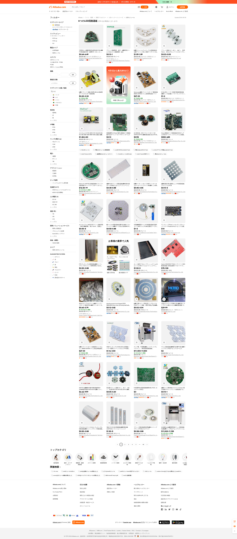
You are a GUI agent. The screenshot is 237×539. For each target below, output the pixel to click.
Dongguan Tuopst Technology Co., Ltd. (172, 355)
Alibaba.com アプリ (139, 522)
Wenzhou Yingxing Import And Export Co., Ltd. (146, 356)
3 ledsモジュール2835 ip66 (125, 154)
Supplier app (127, 522)
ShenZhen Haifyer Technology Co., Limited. (91, 143)
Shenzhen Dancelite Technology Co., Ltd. (91, 395)
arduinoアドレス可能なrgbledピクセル (163, 150)
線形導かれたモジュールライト (105, 154)
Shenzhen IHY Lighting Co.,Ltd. (143, 58)
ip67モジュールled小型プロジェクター (129, 471)
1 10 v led (55, 471)
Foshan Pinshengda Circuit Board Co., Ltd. (118, 232)
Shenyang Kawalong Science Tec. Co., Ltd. (173, 141)
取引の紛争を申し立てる (141, 495)
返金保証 (82, 492)
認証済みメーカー (112, 488)
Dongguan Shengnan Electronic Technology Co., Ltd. (118, 60)
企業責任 (55, 495)
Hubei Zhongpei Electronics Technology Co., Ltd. (146, 311)
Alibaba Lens (57, 522)
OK (73, 74)
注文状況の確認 (165, 495)
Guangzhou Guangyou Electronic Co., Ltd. (146, 272)
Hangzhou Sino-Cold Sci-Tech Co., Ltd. (145, 101)
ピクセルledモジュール (109, 471)
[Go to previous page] (117, 444)
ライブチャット (138, 492)
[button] (139, 7)
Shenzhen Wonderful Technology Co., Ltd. (173, 191)
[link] (234, 521)
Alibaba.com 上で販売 (167, 488)
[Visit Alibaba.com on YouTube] (177, 509)
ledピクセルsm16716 (86, 154)
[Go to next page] (147, 444)
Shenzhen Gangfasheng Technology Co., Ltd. (146, 191)
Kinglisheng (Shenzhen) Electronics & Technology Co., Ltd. (118, 141)
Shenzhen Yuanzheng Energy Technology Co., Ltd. (91, 101)
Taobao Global (126, 530)
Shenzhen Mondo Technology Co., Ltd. (117, 191)
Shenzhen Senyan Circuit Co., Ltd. (88, 232)
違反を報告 (137, 506)
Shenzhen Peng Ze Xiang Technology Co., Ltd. (118, 355)
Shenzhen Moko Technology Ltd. (170, 232)
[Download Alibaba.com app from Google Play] (178, 522)
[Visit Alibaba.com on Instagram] (173, 509)
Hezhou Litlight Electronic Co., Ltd (171, 58)
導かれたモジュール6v (160, 154)
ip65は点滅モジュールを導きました (89, 471)
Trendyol (138, 530)
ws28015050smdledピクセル (122, 150)
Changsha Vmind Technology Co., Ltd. (172, 272)
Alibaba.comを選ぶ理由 (59, 488)
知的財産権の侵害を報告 (141, 502)
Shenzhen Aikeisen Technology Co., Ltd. (145, 142)
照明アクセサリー (101, 17)
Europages (145, 530)
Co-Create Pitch (57, 492)
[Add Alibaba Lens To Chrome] (78, 522)
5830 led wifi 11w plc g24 (111, 475)
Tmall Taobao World (109, 530)
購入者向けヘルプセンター (141, 488)
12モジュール (148, 471)
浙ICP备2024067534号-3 (165, 536)
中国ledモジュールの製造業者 (102, 150)
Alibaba (80, 17)
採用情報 (55, 499)
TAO (133, 530)
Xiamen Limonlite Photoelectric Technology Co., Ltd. (91, 272)
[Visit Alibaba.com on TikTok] (180, 509)
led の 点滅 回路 (127, 475)
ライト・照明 (89, 17)
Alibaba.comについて (59, 484)
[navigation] (63, 231)
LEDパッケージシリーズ (116, 17)
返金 (135, 499)
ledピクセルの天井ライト (143, 154)
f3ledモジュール (85, 150)
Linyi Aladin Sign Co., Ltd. (168, 311)
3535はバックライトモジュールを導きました (88, 475)
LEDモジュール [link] (130, 17)
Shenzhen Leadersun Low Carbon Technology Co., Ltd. (146, 232)
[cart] (162, 7)
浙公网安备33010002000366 (148, 536)
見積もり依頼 (111, 492)
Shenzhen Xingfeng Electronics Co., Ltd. (117, 311)
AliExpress (92, 530)
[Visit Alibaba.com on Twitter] (169, 509)
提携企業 (163, 502)
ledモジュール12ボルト (69, 471)
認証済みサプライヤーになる (169, 499)
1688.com (99, 530)
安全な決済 (83, 488)
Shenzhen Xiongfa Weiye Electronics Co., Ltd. (173, 100)
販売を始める (165, 492)
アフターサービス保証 (86, 499)
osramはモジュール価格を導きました (62, 475)
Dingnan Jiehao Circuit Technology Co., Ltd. (91, 58)
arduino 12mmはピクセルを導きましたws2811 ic (169, 471)
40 (143, 444)
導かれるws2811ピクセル (141, 150)
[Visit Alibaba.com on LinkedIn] (166, 509)
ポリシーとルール (85, 506)
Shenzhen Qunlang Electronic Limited (90, 193)
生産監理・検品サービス (87, 502)
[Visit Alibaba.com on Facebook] (162, 509)
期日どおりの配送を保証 (87, 495)
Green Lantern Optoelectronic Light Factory (91, 315)
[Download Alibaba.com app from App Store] (164, 522)
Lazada (119, 530)
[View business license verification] (135, 536)
